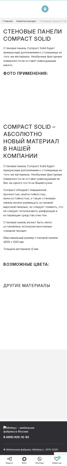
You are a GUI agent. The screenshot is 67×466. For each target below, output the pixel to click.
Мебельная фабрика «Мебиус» (25, 449)
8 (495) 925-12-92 (16, 437)
